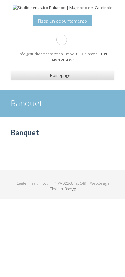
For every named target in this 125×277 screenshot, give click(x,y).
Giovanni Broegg (62, 188)
